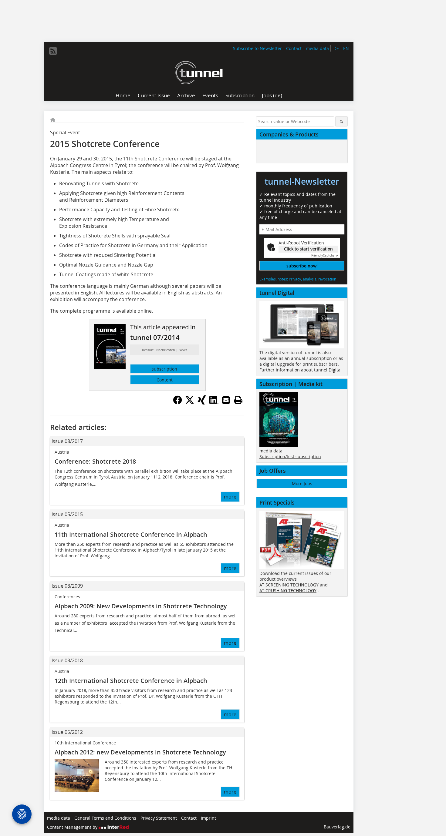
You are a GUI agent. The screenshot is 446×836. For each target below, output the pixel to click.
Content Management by (73, 827)
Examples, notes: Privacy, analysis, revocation (297, 279)
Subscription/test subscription (290, 456)
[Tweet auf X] (190, 403)
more (230, 496)
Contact (294, 48)
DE (336, 48)
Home (123, 95)
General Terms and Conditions (105, 818)
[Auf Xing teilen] (202, 403)
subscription (164, 369)
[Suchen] (341, 121)
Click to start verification (308, 249)
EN (346, 48)
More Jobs (302, 483)
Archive (186, 95)
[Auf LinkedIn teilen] (214, 403)
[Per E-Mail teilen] (226, 400)
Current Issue (154, 95)
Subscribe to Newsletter (257, 48)
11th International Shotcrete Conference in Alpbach (131, 534)
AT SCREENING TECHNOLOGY (289, 585)
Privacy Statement (158, 818)
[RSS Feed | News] (53, 51)
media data (317, 48)
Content (165, 380)
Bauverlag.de (337, 827)
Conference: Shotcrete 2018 (95, 461)
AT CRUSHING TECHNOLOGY (287, 590)
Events (210, 95)
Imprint (208, 818)
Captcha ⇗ (324, 255)
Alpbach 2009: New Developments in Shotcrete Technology (141, 606)
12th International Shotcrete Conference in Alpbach (131, 681)
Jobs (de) (272, 95)
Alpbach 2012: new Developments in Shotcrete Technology (140, 752)
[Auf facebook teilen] (177, 403)
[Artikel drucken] (238, 400)
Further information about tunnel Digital (300, 370)
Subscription (240, 95)
